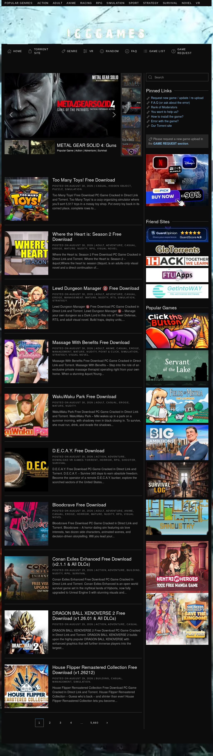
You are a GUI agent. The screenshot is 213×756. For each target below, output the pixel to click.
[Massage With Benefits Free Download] (26, 361)
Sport (134, 3)
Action (43, 3)
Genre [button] (72, 51)
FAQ (134, 51)
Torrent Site (41, 51)
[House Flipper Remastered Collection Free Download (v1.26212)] (26, 686)
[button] (63, 114)
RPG (99, 3)
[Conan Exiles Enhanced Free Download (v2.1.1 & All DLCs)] (26, 578)
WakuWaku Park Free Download (84, 396)
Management (73, 297)
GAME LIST (157, 51)
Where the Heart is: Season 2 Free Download (86, 236)
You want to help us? (164, 112)
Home (17, 51)
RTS (113, 297)
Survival (170, 3)
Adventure (114, 245)
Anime (71, 3)
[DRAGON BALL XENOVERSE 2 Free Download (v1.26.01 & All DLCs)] (26, 632)
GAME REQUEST (184, 51)
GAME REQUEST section (170, 143)
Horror (106, 460)
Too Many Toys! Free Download (83, 180)
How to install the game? (167, 116)
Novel (187, 3)
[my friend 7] (177, 291)
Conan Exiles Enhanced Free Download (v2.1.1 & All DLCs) (91, 561)
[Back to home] (106, 25)
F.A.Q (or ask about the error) (170, 102)
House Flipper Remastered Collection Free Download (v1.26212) (94, 669)
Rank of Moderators (164, 107)
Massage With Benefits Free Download (91, 342)
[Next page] (107, 723)
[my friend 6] (177, 275)
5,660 (94, 722)
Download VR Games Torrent (75, 460)
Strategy (151, 3)
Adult (58, 3)
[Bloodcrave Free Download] (26, 523)
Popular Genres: (19, 3)
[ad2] (174, 567)
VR (198, 3)
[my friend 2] (177, 249)
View (177, 329)
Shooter (128, 460)
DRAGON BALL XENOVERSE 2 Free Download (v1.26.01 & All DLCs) (88, 615)
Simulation (115, 3)
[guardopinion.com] (177, 234)
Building (133, 570)
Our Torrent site (161, 125)
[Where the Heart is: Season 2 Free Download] (26, 253)
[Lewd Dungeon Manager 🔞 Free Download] (26, 307)
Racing (86, 3)
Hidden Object (120, 186)
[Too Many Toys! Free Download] (26, 198)
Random (112, 51)
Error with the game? (165, 121)
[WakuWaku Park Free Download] (26, 415)
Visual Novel (107, 248)
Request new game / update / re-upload (177, 98)
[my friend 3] (177, 261)
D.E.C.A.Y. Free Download (78, 450)
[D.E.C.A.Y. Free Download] (26, 469)
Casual (101, 186)
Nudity (82, 248)
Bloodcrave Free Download (79, 504)
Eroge (57, 248)
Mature (70, 248)
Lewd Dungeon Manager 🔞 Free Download (95, 288)
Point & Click (109, 351)
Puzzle (57, 189)
